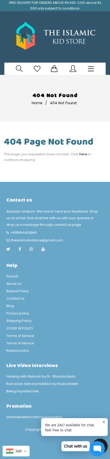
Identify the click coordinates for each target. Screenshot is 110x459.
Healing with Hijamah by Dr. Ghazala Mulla (40, 376)
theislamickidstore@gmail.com (37, 240)
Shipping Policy (18, 320)
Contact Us (15, 298)
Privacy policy (17, 313)
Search (12, 276)
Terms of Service (20, 335)
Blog (10, 305)
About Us (13, 283)
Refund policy (17, 350)
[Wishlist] (37, 68)
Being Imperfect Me (22, 391)
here (83, 154)
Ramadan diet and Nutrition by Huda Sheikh (42, 383)
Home (37, 102)
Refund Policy (17, 291)
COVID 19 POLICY (19, 328)
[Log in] (73, 68)
